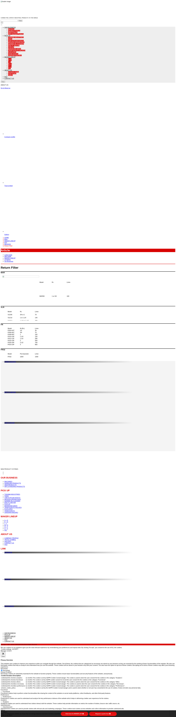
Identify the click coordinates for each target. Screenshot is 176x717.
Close (20, 20)
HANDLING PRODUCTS (12, 483)
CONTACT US (9, 78)
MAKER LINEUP (9, 57)
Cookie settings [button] (6, 649)
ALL (9, 68)
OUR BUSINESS (10, 27)
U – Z (10, 67)
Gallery (10, 75)
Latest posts (8, 255)
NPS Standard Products (16, 34)
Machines (11, 29)
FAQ (5, 77)
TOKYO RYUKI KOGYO (16, 40)
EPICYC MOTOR (13, 45)
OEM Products (13, 32)
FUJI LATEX (12, 52)
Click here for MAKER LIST (73, 713)
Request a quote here (102, 713)
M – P (10, 63)
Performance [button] (5, 695)
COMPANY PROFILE (11, 538)
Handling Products (14, 31)
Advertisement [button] (5, 705)
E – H (10, 60)
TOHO (10, 39)
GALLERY (7, 541)
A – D (10, 59)
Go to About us (5, 88)
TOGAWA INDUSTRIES (16, 37)
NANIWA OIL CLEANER (16, 44)
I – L (9, 62)
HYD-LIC (11, 47)
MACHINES (8, 481)
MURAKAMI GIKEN (14, 49)
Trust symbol (12, 73)
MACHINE (7, 256)
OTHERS (7, 260)
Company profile (13, 72)
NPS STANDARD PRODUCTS (14, 486)
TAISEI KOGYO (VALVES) (16, 50)
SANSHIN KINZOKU (15, 55)
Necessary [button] (4, 668)
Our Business (8, 261)
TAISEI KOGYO (13, 54)
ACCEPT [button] (15, 649)
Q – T (10, 65)
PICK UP (7, 35)
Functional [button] (4, 690)
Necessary (6, 670)
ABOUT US (8, 70)
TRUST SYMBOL (10, 540)
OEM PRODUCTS (10, 485)
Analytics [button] (4, 700)
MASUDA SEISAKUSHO (16, 42)
